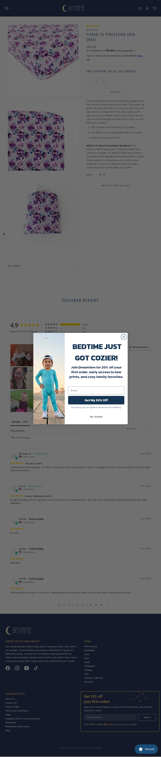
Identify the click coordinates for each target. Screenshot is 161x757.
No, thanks (96, 416)
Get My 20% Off (96, 400)
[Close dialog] (123, 337)
